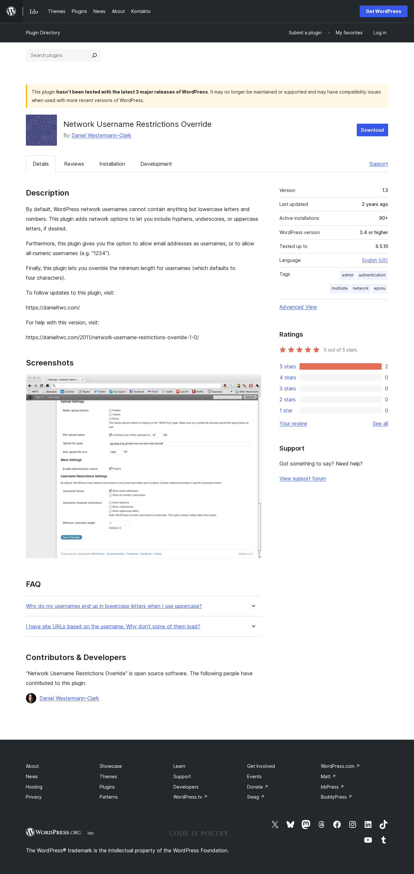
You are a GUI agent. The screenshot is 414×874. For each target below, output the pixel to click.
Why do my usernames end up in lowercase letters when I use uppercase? (114, 606)
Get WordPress (383, 11)
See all (380, 423)
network (361, 288)
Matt (328, 776)
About (32, 766)
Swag (256, 797)
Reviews (74, 164)
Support (378, 164)
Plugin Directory (43, 32)
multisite (340, 288)
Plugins (107, 787)
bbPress (332, 787)
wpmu (380, 288)
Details (41, 164)
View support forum (302, 478)
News (32, 776)
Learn (179, 766)
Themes (108, 776)
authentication (372, 275)
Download (372, 130)
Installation (112, 164)
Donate (257, 787)
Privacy (34, 797)
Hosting (34, 787)
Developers (186, 787)
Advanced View (298, 307)
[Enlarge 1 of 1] (252, 383)
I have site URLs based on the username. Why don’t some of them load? (113, 626)
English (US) (375, 260)
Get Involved (261, 766)
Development (156, 164)
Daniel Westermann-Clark (101, 135)
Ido (91, 832)
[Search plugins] (94, 55)
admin (348, 275)
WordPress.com (340, 766)
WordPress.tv (190, 797)
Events (254, 776)
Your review (293, 423)
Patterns (109, 797)
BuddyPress (336, 797)
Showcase (111, 766)
